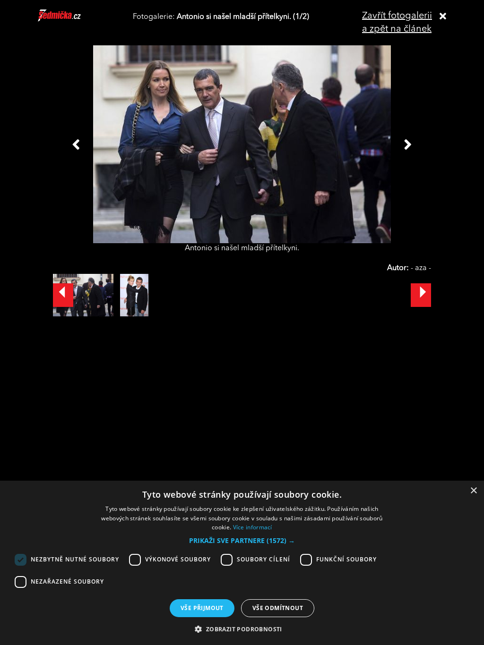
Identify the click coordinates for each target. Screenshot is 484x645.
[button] (242, 540)
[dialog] (242, 563)
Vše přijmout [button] (202, 608)
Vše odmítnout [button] (277, 608)
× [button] (473, 490)
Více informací (252, 527)
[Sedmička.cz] (71, 20)
